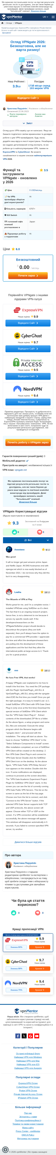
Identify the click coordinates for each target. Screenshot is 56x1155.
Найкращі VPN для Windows (28, 1057)
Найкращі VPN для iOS (28, 1064)
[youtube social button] (36, 1036)
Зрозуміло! (6, 33)
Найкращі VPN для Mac (28, 1061)
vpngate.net (21, 470)
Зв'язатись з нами (28, 1116)
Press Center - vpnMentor (28, 1131)
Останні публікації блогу (28, 1053)
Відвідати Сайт (27, 98)
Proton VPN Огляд (28, 1090)
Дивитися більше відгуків (28, 842)
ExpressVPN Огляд (28, 1083)
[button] (5, 1149)
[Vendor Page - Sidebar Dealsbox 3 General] (28, 986)
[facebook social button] (17, 1036)
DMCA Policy (28, 1135)
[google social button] (30, 1036)
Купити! (38, 947)
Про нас (28, 1113)
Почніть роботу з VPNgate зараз (28, 442)
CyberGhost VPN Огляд (28, 1087)
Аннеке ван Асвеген (40, 115)
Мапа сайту (28, 1127)
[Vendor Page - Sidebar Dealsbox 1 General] (28, 943)
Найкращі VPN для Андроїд (28, 1068)
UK (45, 17)
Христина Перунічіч (17, 108)
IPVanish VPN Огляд (28, 1098)
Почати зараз (27, 275)
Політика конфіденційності (28, 1120)
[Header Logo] (12, 17)
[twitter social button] (24, 1036)
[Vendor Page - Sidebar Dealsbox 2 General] (28, 964)
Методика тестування (28, 1138)
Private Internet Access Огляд (28, 1094)
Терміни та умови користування (28, 1124)
